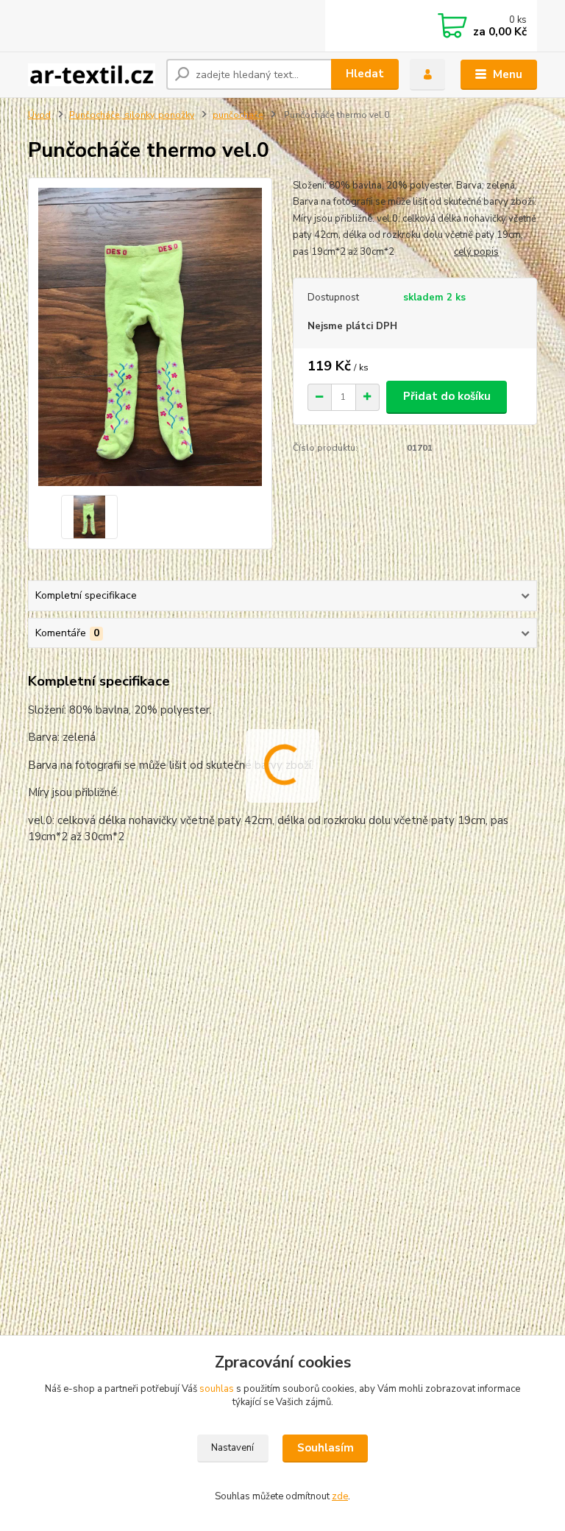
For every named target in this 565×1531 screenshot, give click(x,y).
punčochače (238, 115)
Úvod (39, 115)
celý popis (476, 251)
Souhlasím (325, 1447)
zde (340, 1496)
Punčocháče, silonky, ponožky (131, 115)
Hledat (365, 73)
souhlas (216, 1389)
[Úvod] (91, 74)
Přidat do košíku (447, 396)
